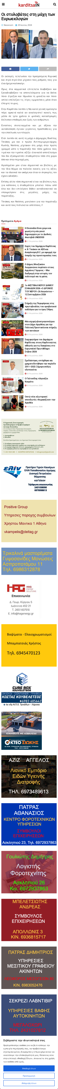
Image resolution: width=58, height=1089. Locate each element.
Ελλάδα (6, 304)
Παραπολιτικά (8, 379)
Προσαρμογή (29, 1075)
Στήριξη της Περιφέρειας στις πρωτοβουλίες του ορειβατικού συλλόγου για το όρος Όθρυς (41, 306)
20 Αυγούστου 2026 (34, 334)
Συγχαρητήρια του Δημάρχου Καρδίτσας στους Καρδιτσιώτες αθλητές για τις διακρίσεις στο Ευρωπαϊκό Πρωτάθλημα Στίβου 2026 (40, 345)
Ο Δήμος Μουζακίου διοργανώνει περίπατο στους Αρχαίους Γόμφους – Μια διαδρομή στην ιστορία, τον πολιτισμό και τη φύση (39, 270)
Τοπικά (6, 229)
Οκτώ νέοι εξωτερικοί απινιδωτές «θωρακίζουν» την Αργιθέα (40, 399)
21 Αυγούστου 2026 (34, 241)
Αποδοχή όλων (29, 1068)
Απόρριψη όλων (29, 1083)
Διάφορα (6, 265)
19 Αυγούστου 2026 (34, 406)
